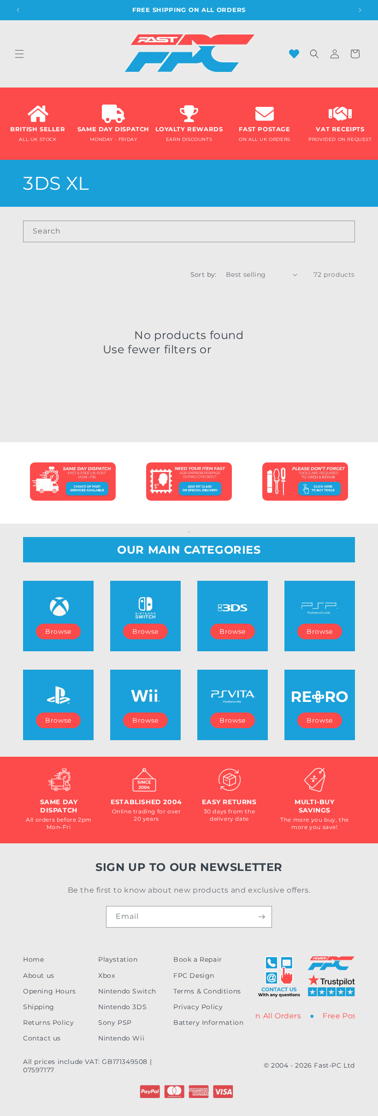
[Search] (344, 231)
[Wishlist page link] (294, 54)
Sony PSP (115, 1022)
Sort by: (203, 274)
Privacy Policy (198, 1007)
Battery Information (208, 1022)
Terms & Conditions (207, 991)
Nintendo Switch (127, 991)
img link (73, 468)
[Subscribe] (261, 917)
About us (38, 975)
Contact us (42, 1038)
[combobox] (189, 231)
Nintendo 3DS (122, 1007)
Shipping (38, 1007)
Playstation (118, 959)
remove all (245, 349)
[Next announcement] (360, 10)
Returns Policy (48, 1022)
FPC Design (193, 975)
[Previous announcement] (18, 10)
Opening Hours (49, 991)
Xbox (106, 975)
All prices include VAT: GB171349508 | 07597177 (87, 1066)
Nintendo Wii (121, 1038)
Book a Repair (197, 959)
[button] (19, 54)
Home (33, 959)
